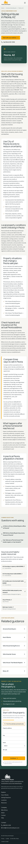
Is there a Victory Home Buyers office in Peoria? (14, 527)
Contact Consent (4, 841)
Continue (13, 758)
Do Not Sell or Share (14, 838)
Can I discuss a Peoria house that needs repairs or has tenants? (13, 541)
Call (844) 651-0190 (9, 42)
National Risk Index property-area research (12, 591)
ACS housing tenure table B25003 (12, 574)
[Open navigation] (25, 2)
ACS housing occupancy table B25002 (13, 566)
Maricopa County (7, 607)
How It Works (4, 795)
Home (2, 8)
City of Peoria (6, 600)
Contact (3, 815)
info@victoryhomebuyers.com (11, 828)
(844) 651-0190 (7, 825)
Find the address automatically (15, 724)
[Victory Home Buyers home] (6, 2)
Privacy (2, 838)
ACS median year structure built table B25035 (13, 582)
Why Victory (4, 810)
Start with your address (9, 37)
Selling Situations (6, 797)
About (3, 813)
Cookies (7, 838)
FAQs (2, 818)
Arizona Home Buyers (11, 8)
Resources (4, 803)
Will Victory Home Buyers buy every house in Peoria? (14, 534)
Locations (4, 800)
